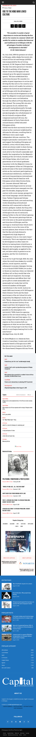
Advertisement (21, 395)
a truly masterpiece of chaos (9, 430)
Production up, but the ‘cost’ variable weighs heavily (17, 361)
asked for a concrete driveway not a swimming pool (13, 425)
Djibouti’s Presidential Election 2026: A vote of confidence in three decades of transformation (23, 627)
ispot (6, 359)
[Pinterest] (20, 26)
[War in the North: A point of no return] (6, 586)
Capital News (5, 398)
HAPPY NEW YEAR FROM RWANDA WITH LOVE (14, 493)
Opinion (4, 412)
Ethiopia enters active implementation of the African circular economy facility (17, 401)
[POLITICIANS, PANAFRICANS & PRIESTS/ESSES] (18, 465)
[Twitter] (16, 26)
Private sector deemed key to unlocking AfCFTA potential (18, 382)
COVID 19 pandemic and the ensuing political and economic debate (9, 562)
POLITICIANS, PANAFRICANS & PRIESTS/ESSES (16, 479)
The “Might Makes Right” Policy (9, 420)
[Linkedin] (16, 721)
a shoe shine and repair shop (8, 436)
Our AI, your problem (7, 414)
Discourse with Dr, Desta (9, 5)
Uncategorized (8, 385)
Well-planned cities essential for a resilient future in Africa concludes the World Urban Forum (19, 375)
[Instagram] (11, 721)
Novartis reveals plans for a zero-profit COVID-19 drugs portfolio (27, 570)
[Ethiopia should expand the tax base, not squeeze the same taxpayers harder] (6, 604)
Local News (7, 379)
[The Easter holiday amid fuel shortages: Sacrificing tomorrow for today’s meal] (6, 619)
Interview (5, 439)
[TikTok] (24, 721)
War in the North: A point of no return (22, 583)
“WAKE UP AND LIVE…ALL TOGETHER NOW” (14, 487)
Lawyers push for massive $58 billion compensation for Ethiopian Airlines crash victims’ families (22, 636)
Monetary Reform (6, 441)
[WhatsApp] (23, 26)
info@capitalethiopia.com (15, 704)
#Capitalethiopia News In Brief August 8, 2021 (16, 388)
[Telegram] (20, 721)
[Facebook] (12, 26)
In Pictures (5, 423)
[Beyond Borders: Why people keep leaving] (6, 595)
